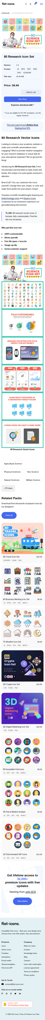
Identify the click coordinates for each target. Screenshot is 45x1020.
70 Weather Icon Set (12, 642)
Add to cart (31, 92)
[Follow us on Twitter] (15, 994)
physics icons (30, 198)
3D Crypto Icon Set (11, 684)
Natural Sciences (11, 480)
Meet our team (30, 946)
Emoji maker (6, 961)
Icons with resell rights (32, 964)
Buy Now (22, 99)
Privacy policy (29, 975)
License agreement (31, 968)
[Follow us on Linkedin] (20, 994)
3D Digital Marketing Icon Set (16, 727)
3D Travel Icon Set (11, 557)
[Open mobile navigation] (41, 3)
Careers (27, 961)
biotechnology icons (10, 198)
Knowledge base (30, 953)
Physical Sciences (12, 472)
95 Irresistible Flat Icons (13, 769)
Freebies (5, 953)
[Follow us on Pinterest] (2, 994)
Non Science (33, 472)
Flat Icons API (7, 968)
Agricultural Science (13, 464)
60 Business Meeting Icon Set (16, 599)
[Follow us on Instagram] (6, 994)
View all (9, 515)
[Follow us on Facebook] (11, 994)
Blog (25, 957)
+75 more (8, 488)
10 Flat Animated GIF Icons (15, 854)
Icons (4, 946)
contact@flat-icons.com (14, 984)
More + (25, 603)
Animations (6, 957)
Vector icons (6, 950)
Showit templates (8, 964)
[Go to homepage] (8, 4)
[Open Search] (26, 4)
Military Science (33, 480)
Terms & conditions (31, 972)
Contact (27, 950)
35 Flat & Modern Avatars (14, 812)
